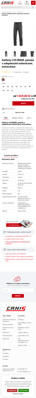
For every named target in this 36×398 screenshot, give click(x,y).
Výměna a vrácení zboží (8, 328)
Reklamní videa (22, 345)
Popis (6, 118)
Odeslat (18, 296)
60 (3, 90)
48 (8, 86)
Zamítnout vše (12, 390)
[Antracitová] (3, 79)
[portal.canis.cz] (18, 224)
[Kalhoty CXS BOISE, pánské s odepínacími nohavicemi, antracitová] (18, 34)
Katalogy (20, 319)
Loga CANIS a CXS (23, 336)
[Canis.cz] (7, 3)
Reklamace (6, 332)
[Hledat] (33, 7)
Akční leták (6, 339)
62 (8, 90)
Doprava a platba (8, 324)
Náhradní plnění (7, 336)
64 (12, 90)
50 (12, 86)
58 (29, 86)
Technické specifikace (11, 155)
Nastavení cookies (18, 394)
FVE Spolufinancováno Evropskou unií (23, 340)
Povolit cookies (24, 390)
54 (21, 86)
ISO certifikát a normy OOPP (24, 323)
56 (25, 86)
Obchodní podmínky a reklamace (9, 320)
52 (16, 86)
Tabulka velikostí (17, 118)
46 (3, 86)
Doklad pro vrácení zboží (23, 328)
